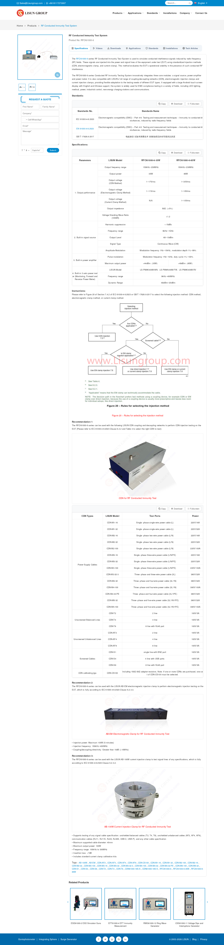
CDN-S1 (75, 868)
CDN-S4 (84, 868)
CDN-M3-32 (114, 865)
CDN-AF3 (111, 862)
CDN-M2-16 (193, 862)
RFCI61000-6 (82, 58)
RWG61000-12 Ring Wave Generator (154, 924)
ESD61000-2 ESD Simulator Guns (86, 923)
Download (178, 103)
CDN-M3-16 (102, 865)
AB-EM (92, 862)
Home (20, 25)
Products (32, 25)
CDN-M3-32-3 (127, 865)
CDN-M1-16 (156, 862)
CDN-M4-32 (153, 865)
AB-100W (83, 862)
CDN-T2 (102, 868)
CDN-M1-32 (168, 862)
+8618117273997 (57, 3)
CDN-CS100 (143, 862)
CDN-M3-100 (89, 865)
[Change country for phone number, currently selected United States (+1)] (24, 119)
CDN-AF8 (132, 862)
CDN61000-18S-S (150, 868)
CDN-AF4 (122, 862)
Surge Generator (68, 939)
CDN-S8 (93, 868)
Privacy (203, 939)
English (201, 3)
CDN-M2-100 (180, 862)
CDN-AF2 (101, 862)
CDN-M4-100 (140, 865)
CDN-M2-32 (77, 865)
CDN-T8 (119, 868)
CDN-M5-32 (193, 865)
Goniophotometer (26, 939)
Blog (194, 939)
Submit (53, 150)
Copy (163, 103)
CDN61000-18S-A (132, 868)
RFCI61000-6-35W (181, 868)
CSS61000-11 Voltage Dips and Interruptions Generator (189, 924)
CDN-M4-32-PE (167, 865)
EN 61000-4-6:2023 (85, 128)
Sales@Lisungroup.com (31, 3)
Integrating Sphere (48, 939)
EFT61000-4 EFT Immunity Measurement (120, 924)
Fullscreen (194, 103)
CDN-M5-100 (181, 865)
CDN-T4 (111, 868)
